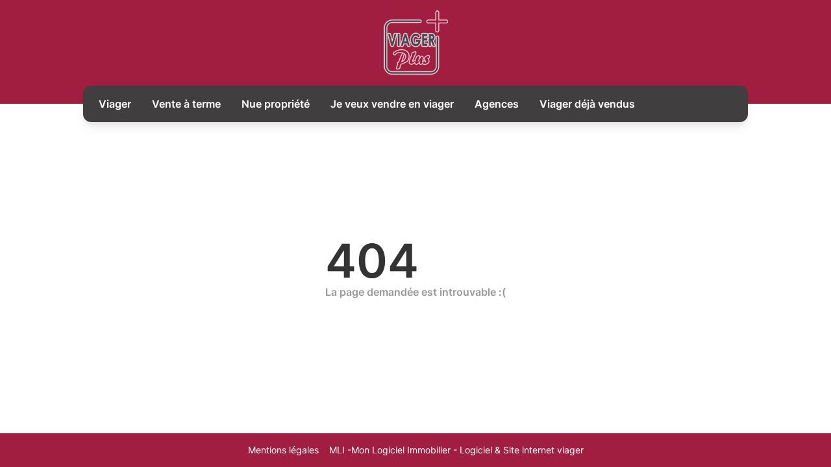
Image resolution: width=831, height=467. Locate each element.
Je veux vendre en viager (392, 103)
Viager (115, 103)
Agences (497, 103)
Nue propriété (276, 103)
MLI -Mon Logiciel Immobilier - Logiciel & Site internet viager (456, 449)
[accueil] (416, 42)
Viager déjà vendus (587, 103)
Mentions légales (283, 449)
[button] (809, 403)
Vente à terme (186, 103)
